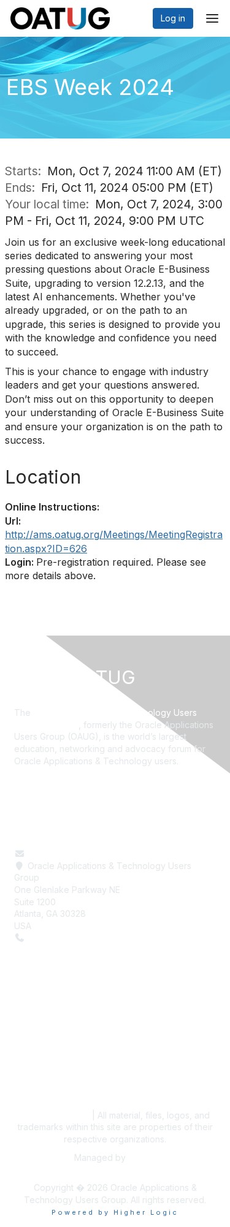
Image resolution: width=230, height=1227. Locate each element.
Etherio (142, 1157)
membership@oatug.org (76, 853)
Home (26, 1024)
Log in (173, 18)
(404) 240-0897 (61, 937)
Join (22, 1060)
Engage (29, 1048)
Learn (25, 1036)
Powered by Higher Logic (115, 1212)
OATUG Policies (54, 1115)
